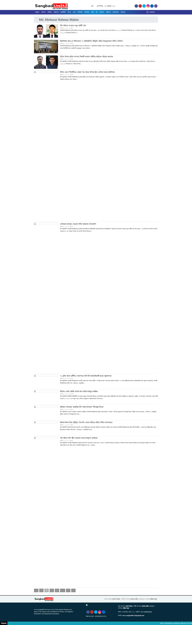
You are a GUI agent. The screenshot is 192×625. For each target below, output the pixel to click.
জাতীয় (50, 12)
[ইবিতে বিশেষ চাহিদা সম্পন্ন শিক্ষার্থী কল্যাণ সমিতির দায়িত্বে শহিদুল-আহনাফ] (46, 62)
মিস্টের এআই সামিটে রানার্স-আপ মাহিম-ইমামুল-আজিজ (79, 391)
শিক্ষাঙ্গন (80, 12)
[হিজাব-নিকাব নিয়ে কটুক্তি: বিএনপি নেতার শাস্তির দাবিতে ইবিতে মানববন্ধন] (46, 428)
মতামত (102, 12)
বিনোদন (86, 12)
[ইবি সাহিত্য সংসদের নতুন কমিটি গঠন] (46, 31)
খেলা (74, 12)
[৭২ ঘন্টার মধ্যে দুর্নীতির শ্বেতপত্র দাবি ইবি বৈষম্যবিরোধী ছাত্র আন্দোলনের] (46, 381)
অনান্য (123, 12)
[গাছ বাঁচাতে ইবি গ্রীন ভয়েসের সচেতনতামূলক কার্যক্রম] (46, 512)
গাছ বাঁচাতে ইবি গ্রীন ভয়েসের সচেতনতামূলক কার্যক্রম (78, 438)
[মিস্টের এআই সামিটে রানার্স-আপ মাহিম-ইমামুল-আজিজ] (46, 397)
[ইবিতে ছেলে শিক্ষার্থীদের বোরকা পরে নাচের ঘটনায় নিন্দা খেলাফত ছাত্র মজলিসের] (46, 146)
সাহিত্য (108, 12)
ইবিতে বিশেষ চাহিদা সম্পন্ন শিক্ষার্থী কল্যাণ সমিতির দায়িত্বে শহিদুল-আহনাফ (86, 56)
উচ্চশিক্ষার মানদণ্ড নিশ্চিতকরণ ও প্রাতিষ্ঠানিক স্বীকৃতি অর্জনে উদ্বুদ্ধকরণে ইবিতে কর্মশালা (91, 41)
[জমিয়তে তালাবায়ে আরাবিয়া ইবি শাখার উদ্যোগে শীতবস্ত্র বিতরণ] (46, 412)
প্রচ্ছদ (37, 12)
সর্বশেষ (43, 12)
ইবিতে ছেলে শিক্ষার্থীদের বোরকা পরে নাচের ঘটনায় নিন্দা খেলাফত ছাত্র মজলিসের (87, 72)
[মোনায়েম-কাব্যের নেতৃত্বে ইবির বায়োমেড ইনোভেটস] (46, 298)
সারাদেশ (56, 12)
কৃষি (92, 12)
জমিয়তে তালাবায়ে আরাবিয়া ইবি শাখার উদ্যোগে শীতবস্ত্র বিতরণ (82, 407)
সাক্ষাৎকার (116, 12)
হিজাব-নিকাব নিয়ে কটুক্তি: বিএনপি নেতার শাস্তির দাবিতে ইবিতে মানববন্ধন (86, 422)
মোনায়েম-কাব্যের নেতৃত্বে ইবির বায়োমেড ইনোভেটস (78, 224)
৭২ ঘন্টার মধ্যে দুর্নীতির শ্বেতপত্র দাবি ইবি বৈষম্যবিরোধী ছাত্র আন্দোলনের (85, 376)
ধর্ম (97, 12)
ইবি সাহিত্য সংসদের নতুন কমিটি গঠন (73, 25)
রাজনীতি (63, 12)
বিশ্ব (69, 12)
